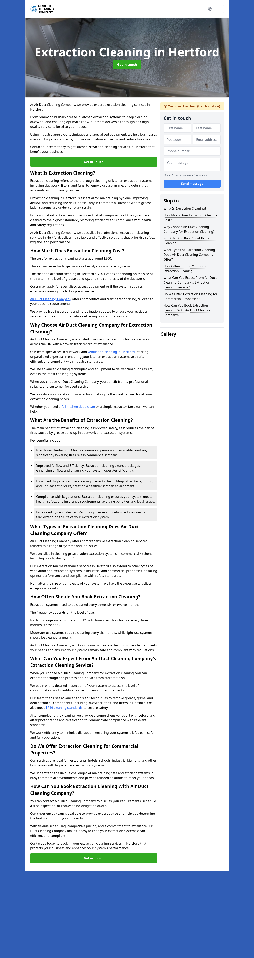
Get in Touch (94, 162)
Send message (192, 184)
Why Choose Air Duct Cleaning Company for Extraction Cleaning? (189, 229)
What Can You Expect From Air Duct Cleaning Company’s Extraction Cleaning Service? (190, 282)
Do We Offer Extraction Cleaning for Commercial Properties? (190, 296)
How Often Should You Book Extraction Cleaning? (185, 268)
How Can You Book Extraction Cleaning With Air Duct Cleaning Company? (187, 310)
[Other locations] (210, 9)
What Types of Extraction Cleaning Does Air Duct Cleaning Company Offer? (189, 255)
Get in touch (127, 64)
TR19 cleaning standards (64, 707)
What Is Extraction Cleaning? (185, 208)
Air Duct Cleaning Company (50, 299)
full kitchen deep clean (78, 406)
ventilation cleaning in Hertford (111, 352)
